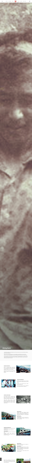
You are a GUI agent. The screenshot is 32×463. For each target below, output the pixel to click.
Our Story (21, 1)
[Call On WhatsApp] (1, 458)
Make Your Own (24, 1)
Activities (18, 1)
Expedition (7, 1)
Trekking (13, 1)
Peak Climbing (9, 1)
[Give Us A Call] (1, 460)
